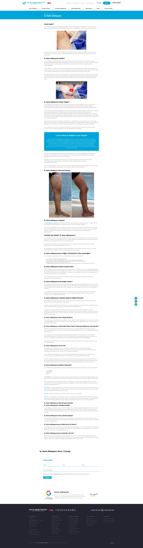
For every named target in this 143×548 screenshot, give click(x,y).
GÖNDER (47, 477)
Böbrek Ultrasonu (55, 528)
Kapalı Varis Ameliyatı (33, 531)
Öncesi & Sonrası (90, 3)
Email (63, 465)
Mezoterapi (106, 516)
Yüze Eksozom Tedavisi (74, 518)
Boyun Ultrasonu (55, 533)
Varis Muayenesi (32, 524)
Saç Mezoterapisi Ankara (109, 518)
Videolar (82, 3)
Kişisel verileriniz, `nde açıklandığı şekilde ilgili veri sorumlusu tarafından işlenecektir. (66, 474)
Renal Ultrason (55, 521)
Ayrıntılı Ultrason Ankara (92, 520)
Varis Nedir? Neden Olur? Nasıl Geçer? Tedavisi (35, 521)
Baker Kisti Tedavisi (73, 523)
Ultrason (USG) (55, 516)
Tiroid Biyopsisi (72, 526)
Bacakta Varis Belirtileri (34, 522)
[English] (50, 3)
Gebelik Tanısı (90, 525)
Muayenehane (75, 3)
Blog (98, 8)
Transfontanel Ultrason (56, 530)
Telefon (83, 465)
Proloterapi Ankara (73, 530)
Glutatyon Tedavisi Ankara (74, 531)
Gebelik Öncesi (90, 518)
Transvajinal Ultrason (56, 518)
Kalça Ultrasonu (55, 525)
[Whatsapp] (136, 304)
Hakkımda (68, 3)
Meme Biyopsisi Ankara (74, 528)
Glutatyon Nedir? (72, 525)
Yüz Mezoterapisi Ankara (109, 520)
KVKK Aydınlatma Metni (55, 474)
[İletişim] (136, 301)
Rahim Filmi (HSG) (73, 533)
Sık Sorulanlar (109, 8)
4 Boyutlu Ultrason (91, 523)
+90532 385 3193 (116, 2)
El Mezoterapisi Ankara (108, 521)
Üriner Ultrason (55, 531)
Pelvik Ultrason (55, 526)
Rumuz (44, 465)
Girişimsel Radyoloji (74, 516)
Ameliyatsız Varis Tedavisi (34, 532)
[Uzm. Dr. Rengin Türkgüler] (56, 510)
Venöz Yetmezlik (32, 526)
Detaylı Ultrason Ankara (92, 521)
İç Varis (30, 527)
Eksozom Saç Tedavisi (73, 520)
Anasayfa (46, 14)
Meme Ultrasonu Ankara (57, 520)
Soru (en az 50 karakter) (47, 470)
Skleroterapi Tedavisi (33, 534)
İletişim (106, 3)
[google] (98, 3)
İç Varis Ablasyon (32, 529)
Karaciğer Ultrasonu (56, 523)
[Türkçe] (48, 3)
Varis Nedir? (31, 518)
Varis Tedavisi (52, 14)
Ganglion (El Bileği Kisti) (74, 521)
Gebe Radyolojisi (91, 516)
